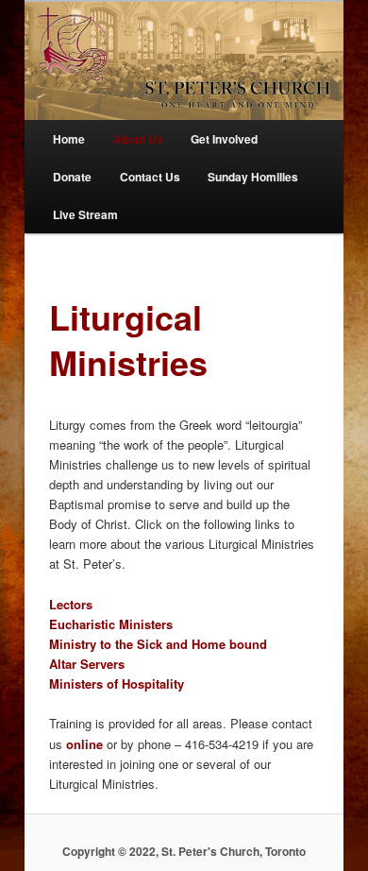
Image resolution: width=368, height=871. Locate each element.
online (86, 744)
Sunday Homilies (253, 176)
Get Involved (224, 138)
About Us (138, 138)
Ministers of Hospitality (116, 683)
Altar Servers (87, 664)
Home (69, 138)
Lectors (70, 604)
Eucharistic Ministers (111, 624)
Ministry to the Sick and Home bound (158, 644)
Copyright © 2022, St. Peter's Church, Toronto (184, 851)
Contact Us (150, 176)
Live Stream (85, 214)
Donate (72, 176)
